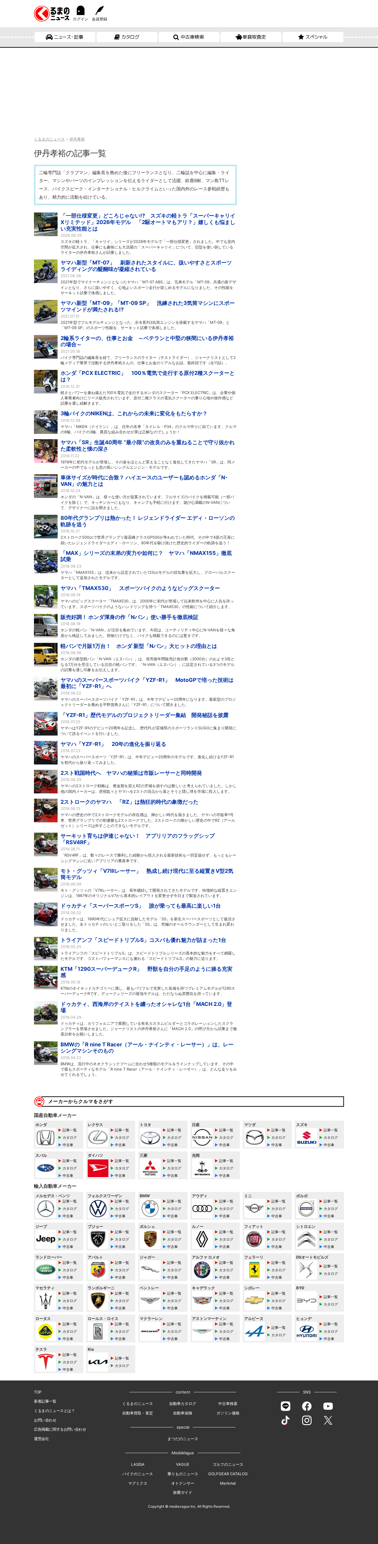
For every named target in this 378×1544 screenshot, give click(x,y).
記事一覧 (70, 1130)
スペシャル (316, 37)
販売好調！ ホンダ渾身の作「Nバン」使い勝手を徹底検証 (129, 617)
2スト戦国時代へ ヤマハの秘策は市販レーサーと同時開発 (131, 773)
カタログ (130, 37)
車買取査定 (254, 37)
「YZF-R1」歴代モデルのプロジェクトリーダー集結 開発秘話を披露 (145, 715)
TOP (37, 1392)
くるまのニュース (137, 1403)
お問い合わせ (45, 1420)
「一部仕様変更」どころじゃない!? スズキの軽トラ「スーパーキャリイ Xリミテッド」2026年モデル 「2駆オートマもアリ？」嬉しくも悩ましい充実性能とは (148, 222)
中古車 (68, 1145)
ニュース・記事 (68, 37)
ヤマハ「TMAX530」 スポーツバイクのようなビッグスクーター (140, 588)
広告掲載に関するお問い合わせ (60, 1429)
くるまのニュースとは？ (54, 1410)
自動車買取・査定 (137, 1413)
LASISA (137, 1464)
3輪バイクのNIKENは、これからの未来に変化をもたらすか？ (134, 413)
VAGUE (182, 1464)
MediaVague (183, 1452)
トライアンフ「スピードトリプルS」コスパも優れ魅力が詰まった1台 (143, 940)
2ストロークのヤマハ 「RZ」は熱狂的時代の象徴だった (129, 802)
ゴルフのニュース (228, 1464)
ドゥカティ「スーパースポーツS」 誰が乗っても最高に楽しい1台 (141, 906)
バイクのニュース (137, 1473)
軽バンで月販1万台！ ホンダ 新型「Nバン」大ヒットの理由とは (139, 646)
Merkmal (228, 1483)
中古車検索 (192, 37)
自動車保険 (182, 1413)
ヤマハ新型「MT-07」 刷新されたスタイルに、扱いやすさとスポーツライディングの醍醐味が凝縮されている (146, 265)
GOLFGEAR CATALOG (228, 1473)
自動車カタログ (182, 1403)
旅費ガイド (182, 1492)
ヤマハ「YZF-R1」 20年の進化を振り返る (113, 744)
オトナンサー (182, 1483)
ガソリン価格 (227, 1413)
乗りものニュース (182, 1473)
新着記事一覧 (45, 1401)
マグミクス (137, 1483)
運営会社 (41, 1438)
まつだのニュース (182, 1438)
